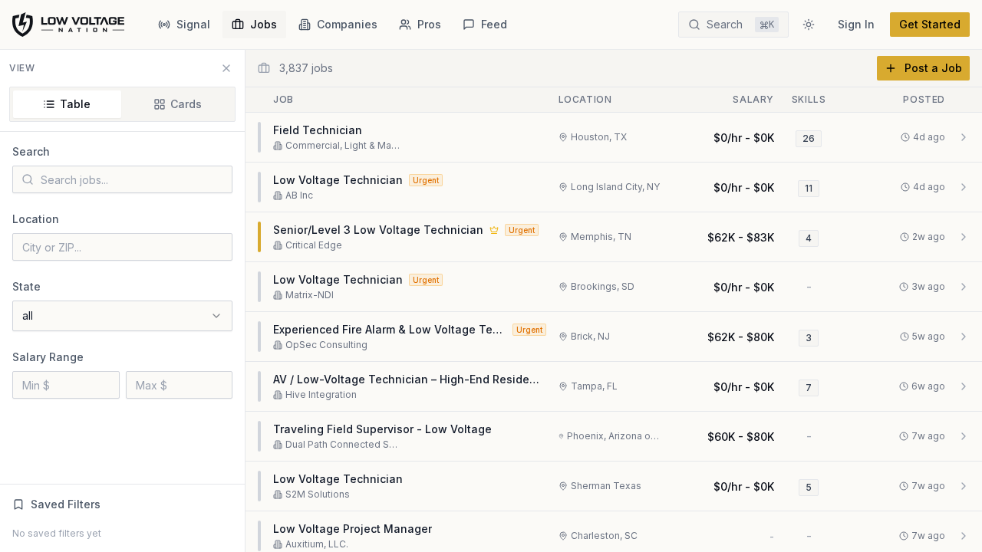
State (26, 286)
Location (35, 218)
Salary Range (48, 356)
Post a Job (933, 67)
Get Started (930, 24)
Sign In (856, 24)
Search (31, 151)
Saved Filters (66, 504)
